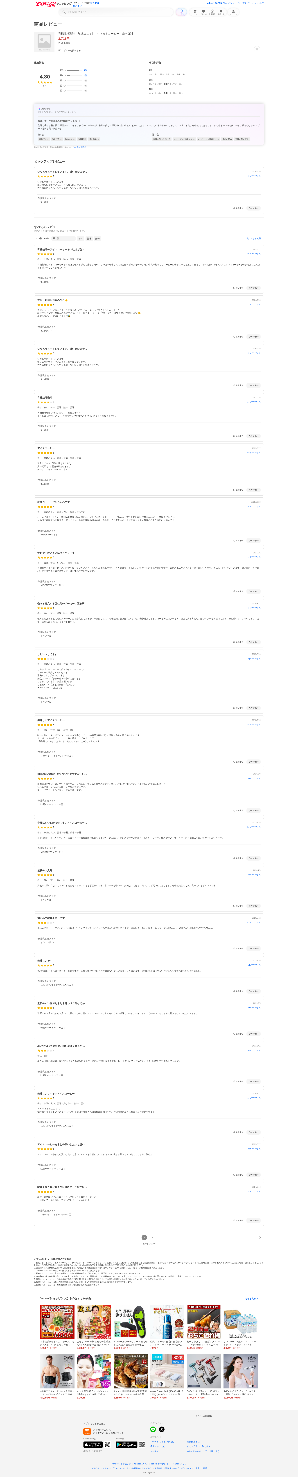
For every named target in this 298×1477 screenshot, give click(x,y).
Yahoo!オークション (161, 1463)
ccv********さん (254, 304)
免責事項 (158, 1468)
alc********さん (254, 965)
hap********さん (254, 827)
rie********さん (254, 608)
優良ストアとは (157, 1446)
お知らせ (154, 1451)
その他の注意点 (80, 147)
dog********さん (254, 402)
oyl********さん (254, 659)
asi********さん (254, 1050)
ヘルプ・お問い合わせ (182, 1468)
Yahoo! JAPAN (214, 3)
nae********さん (254, 922)
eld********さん (254, 557)
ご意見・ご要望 (200, 1468)
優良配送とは (193, 1441)
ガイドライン (147, 1468)
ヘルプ (260, 3)
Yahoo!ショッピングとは (162, 1441)
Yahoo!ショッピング (121, 1463)
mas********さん (254, 778)
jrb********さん (254, 176)
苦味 (89, 238)
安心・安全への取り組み (199, 1446)
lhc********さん (254, 875)
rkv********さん (254, 506)
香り (81, 238)
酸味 (97, 238)
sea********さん (254, 725)
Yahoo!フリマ (180, 1463)
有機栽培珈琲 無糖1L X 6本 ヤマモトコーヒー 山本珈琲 (95, 33)
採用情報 (167, 1468)
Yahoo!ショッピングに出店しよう (239, 3)
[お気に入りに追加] (257, 49)
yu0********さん (254, 254)
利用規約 (136, 1468)
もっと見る (250, 1298)
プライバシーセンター (121, 1468)
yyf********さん (254, 1149)
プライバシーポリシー (100, 1468)
